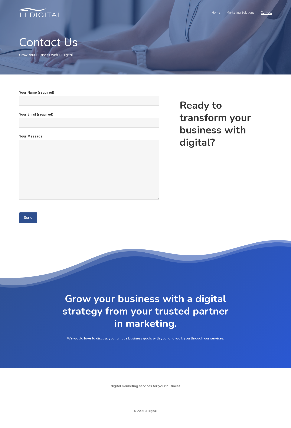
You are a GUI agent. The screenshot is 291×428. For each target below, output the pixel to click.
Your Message (31, 136)
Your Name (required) (36, 92)
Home (216, 12)
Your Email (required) (36, 114)
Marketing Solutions (240, 12)
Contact (266, 12)
